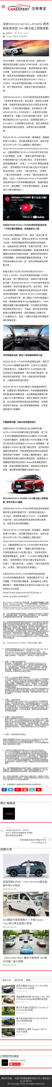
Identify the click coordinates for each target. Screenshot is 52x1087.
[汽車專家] (26, 7)
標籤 (28, 980)
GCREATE (27, 1081)
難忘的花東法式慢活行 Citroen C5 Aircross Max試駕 (32, 1008)
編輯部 (9, 33)
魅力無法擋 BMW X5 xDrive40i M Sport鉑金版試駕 (32, 1019)
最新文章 (6, 980)
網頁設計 (46, 1078)
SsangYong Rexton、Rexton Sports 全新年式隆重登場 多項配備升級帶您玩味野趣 (19, 831)
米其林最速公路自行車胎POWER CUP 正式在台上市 (32, 840)
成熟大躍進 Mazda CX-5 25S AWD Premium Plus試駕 (32, 986)
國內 (15, 36)
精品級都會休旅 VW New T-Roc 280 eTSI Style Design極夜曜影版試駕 (33, 997)
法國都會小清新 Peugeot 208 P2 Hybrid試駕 (31, 1030)
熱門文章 (18, 980)
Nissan (9, 36)
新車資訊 (23, 36)
